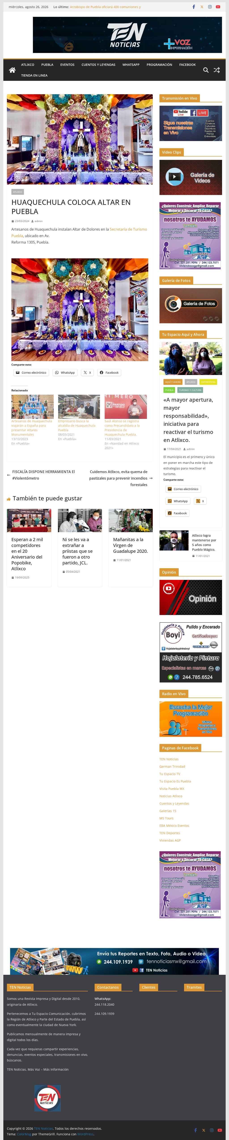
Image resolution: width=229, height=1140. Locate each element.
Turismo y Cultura (190, 390)
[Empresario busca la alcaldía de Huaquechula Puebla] (79, 407)
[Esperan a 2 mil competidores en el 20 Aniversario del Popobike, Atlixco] (29, 512)
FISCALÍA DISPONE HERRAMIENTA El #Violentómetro (43, 475)
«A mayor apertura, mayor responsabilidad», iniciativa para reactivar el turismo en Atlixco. (188, 420)
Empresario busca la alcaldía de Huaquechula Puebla (76, 425)
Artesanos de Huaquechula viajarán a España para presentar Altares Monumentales (31, 428)
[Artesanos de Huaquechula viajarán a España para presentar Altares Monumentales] (32, 407)
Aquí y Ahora (173, 382)
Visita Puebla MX (171, 788)
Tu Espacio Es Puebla (175, 781)
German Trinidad (172, 766)
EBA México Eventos (174, 825)
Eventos (67, 64)
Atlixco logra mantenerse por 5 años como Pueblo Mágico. (204, 542)
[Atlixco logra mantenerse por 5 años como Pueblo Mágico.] (174, 545)
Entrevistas (208, 382)
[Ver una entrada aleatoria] (216, 70)
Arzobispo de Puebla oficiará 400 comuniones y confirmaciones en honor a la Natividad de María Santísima (114, 9)
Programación (159, 64)
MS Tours (166, 818)
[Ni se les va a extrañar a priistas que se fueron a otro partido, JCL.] (80, 512)
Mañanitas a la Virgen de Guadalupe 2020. (130, 545)
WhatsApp (131, 64)
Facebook (187, 64)
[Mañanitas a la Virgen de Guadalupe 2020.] (131, 512)
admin (38, 221)
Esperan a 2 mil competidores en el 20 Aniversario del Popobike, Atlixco (27, 554)
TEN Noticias (168, 759)
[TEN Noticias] (12, 70)
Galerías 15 (167, 811)
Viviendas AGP (170, 840)
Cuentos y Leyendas (98, 64)
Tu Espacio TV (169, 774)
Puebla (47, 64)
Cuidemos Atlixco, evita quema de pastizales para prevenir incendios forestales (118, 478)
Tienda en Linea (34, 75)
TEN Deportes (169, 833)
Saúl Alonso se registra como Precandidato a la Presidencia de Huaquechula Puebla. (122, 428)
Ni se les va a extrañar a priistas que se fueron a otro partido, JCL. (77, 551)
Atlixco (27, 64)
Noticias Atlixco (170, 796)
